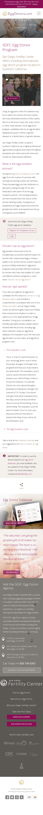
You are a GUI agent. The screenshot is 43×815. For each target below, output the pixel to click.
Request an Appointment (21, 670)
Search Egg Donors (21, 717)
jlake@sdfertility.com (23, 474)
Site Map (11, 791)
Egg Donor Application (21, 724)
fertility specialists (9, 306)
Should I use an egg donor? (19, 279)
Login (11, 236)
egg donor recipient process (24, 173)
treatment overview (26, 440)
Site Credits (31, 791)
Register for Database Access (22, 230)
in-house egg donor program (20, 598)
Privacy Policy (20, 791)
